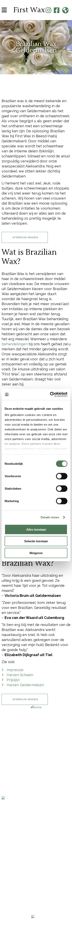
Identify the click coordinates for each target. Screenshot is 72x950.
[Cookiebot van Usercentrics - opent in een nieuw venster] (50, 394)
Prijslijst (13, 680)
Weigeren (36, 553)
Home (7, 756)
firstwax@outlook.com (18, 840)
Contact (10, 778)
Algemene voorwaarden (36, 927)
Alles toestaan (36, 529)
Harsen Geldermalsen (25, 685)
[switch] (61, 476)
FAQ (5, 792)
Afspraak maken (18, 785)
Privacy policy (36, 932)
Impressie (15, 670)
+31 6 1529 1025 (13, 835)
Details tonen (50, 517)
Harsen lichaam (20, 675)
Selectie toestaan (36, 541)
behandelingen (15, 344)
